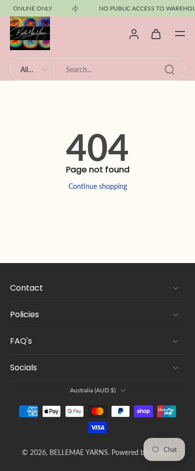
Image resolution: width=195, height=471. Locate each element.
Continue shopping (97, 186)
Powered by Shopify (143, 452)
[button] (180, 34)
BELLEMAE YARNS (79, 452)
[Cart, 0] (156, 34)
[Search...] (169, 70)
